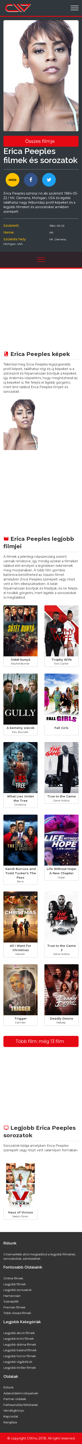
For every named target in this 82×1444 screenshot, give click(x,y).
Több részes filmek (17, 1313)
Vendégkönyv (13, 1410)
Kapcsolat (10, 1416)
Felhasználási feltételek (20, 1405)
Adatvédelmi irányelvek (20, 1393)
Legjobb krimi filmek (18, 1338)
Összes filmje (40, 141)
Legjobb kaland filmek (20, 1350)
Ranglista (10, 1422)
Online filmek (13, 1278)
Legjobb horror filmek (19, 1356)
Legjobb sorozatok (17, 1290)
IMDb (13, 180)
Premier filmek (14, 1307)
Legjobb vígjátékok (17, 1362)
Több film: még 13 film (39, 1041)
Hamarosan (11, 1296)
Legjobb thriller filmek (19, 1367)
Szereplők (11, 1301)
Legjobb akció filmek (19, 1333)
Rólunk (8, 1387)
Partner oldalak (14, 1399)
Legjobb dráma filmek (19, 1344)
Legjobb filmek (14, 1284)
